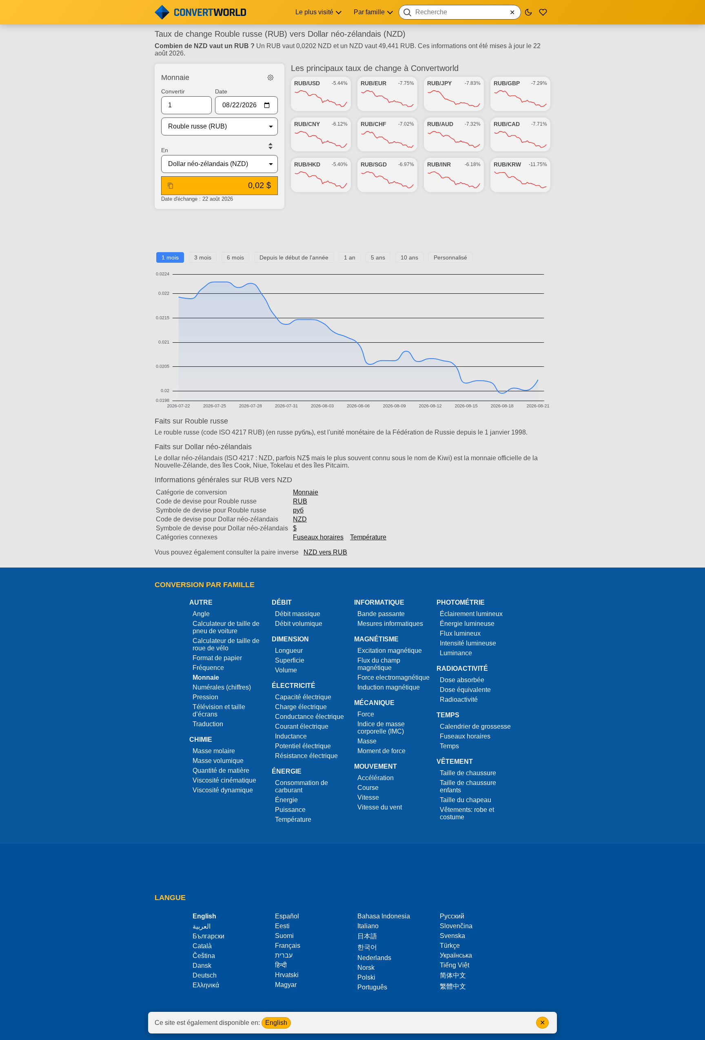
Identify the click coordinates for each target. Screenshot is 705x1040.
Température (368, 537)
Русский (452, 916)
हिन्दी (281, 965)
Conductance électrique (309, 716)
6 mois (235, 257)
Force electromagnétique (393, 677)
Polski (366, 977)
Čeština (204, 955)
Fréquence (208, 667)
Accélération (375, 777)
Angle (201, 613)
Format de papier (217, 657)
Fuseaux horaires (318, 537)
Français (287, 945)
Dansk (202, 965)
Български (208, 936)
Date (221, 91)
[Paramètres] (270, 77)
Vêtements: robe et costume (467, 813)
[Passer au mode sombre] (528, 12)
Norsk (366, 967)
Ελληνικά (206, 985)
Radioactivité (459, 699)
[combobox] (460, 12)
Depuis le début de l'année (293, 257)
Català (202, 945)
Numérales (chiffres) (222, 687)
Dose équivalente (465, 689)
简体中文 (453, 975)
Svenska (452, 935)
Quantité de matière (221, 770)
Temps (449, 746)
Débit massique (297, 613)
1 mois (170, 257)
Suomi (284, 935)
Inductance (291, 736)
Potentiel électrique (303, 746)
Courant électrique (301, 726)
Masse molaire (214, 750)
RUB (300, 501)
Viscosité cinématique (224, 780)
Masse (367, 741)
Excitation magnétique (389, 650)
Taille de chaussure (468, 772)
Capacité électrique (303, 697)
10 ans (409, 257)
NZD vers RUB (325, 552)
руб (298, 510)
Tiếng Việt (454, 965)
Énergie (286, 799)
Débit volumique (298, 623)
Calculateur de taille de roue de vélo (226, 644)
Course (368, 787)
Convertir (173, 91)
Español (287, 916)
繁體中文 (453, 986)
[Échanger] (270, 146)
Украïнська (456, 955)
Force (365, 714)
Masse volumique (218, 760)
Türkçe (450, 945)
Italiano (368, 925)
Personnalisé (450, 257)
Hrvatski (287, 974)
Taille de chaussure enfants (468, 786)
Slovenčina (456, 925)
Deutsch (205, 975)
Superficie (289, 660)
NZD (300, 519)
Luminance (456, 653)
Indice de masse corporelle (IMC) (381, 728)
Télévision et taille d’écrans (219, 710)
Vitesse (368, 797)
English (276, 1022)
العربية (202, 926)
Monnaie (305, 492)
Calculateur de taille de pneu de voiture (226, 627)
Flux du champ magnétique (378, 664)
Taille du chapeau (465, 799)
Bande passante (381, 613)
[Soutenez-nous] (543, 12)
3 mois (202, 257)
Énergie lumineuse (467, 623)
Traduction (208, 724)
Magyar (286, 984)
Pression (205, 697)
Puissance (290, 809)
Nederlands (374, 957)
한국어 (367, 947)
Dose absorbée (462, 679)
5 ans (378, 257)
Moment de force (381, 750)
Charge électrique (301, 706)
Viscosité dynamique (223, 790)
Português (372, 987)
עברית (284, 955)
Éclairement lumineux (471, 613)
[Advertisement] (352, 233)
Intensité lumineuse (468, 643)
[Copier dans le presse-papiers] (170, 185)
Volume (286, 670)
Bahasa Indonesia (383, 916)
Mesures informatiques (390, 623)
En (164, 150)
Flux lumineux (460, 633)
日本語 (367, 936)
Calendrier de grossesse (475, 726)
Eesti (282, 925)
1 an (349, 257)
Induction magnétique (388, 687)
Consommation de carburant (301, 786)
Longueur (289, 650)
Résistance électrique (306, 755)
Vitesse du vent (379, 807)
